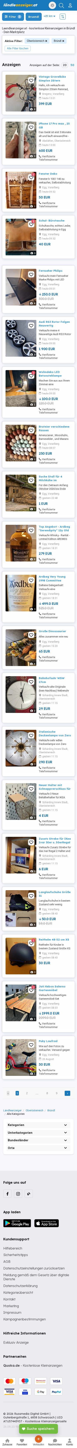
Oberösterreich (35, 40)
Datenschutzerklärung (20, 1286)
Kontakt (9, 1299)
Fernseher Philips (50, 270)
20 (65, 65)
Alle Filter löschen (17, 48)
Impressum (12, 1312)
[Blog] (29, 1194)
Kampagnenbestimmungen (24, 1319)
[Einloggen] (71, 3)
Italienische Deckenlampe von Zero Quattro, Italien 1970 (55, 735)
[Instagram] (18, 1194)
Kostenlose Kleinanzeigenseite (46, 1421)
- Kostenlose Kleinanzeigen (32, 1365)
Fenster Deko (48, 173)
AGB (6, 1261)
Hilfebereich (12, 1248)
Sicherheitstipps (15, 1255)
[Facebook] (7, 1194)
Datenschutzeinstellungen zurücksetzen (34, 1268)
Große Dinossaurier (52, 631)
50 (72, 65)
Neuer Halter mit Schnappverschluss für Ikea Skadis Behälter (55, 788)
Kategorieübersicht (18, 1292)
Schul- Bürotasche (51, 220)
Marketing (11, 1306)
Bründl (57, 40)
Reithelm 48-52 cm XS (54, 939)
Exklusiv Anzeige (16, 1342)
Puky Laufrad (48, 1041)
